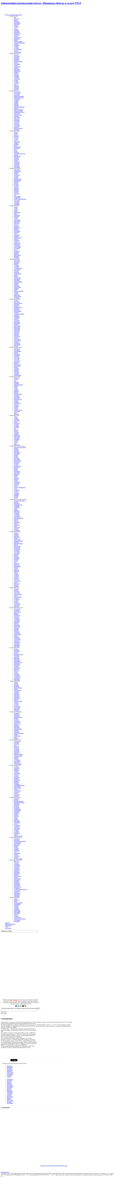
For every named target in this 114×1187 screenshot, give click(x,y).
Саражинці (10, 1079)
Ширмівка (9, 1066)
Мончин (9, 1088)
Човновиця (10, 1067)
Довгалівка (10, 1092)
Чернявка (9, 1068)
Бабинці (9, 1099)
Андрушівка (10, 1100)
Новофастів (10, 1086)
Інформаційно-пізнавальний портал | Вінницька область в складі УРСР (41, 3)
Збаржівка (9, 1091)
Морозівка (10, 1087)
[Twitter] (18, 1006)
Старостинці (10, 1072)
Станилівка (10, 1074)
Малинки (9, 1090)
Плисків (9, 1082)
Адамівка (9, 1102)
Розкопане (9, 1080)
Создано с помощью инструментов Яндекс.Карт (53, 1165)
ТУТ (38, 1008)
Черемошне (10, 1070)
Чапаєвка (9, 1071)
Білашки (9, 1098)
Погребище (10, 1103)
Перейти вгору (5, 1172)
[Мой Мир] (23, 1006)
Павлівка (9, 1083)
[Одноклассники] (21, 1006)
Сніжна (9, 1076)
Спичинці (9, 1075)
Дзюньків (9, 1094)
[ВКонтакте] (16, 1006)
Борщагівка (10, 1096)
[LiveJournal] (25, 1006)
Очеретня (9, 1084)
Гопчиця (9, 1095)
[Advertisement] (27, 9)
